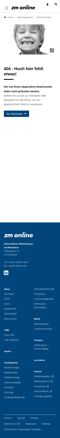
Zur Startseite (14, 113)
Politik (7, 299)
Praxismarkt (40, 386)
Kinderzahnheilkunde (14, 397)
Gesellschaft (10, 309)
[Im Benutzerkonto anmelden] (47, 4)
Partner (8, 418)
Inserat (38, 371)
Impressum (30, 424)
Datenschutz (10, 424)
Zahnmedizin (10, 314)
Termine (38, 340)
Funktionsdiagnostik (44, 299)
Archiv (7, 351)
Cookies (34, 418)
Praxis (7, 304)
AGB (19, 418)
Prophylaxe (39, 294)
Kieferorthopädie (12, 383)
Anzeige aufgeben (43, 396)
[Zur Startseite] (23, 7)
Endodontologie (12, 377)
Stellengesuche (42, 381)
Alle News (9, 294)
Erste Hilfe (9, 335)
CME (6, 330)
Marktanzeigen (41, 324)
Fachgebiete (11, 363)
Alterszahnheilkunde (44, 289)
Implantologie (11, 373)
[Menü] (6, 8)
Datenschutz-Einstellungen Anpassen (22, 429)
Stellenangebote (42, 376)
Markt (37, 319)
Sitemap (46, 424)
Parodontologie (11, 368)
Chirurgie (8, 392)
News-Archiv (10, 319)
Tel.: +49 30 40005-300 (16, 262)
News (7, 289)
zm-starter (39, 360)
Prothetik (8, 388)
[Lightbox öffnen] (52, 50)
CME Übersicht (11, 340)
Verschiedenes (41, 391)
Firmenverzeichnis (43, 329)
